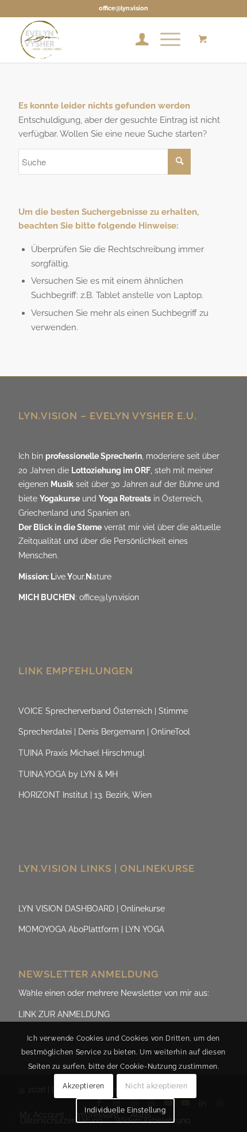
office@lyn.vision (123, 8)
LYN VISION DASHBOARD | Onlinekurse (91, 908)
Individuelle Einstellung (124, 1110)
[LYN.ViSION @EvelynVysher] (102, 40)
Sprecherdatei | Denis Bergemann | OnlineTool (104, 731)
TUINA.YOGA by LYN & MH (68, 774)
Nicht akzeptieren (156, 1086)
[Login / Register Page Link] (136, 40)
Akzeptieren (84, 1086)
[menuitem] (136, 40)
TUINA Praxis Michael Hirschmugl (81, 753)
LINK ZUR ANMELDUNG (64, 1014)
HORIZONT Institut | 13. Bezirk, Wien (85, 794)
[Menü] (164, 40)
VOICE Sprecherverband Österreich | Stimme (103, 711)
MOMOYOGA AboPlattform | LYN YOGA (91, 929)
